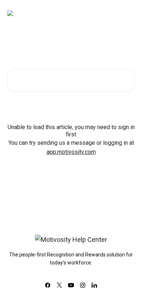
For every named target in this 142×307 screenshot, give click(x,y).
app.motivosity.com (71, 151)
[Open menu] (128, 13)
